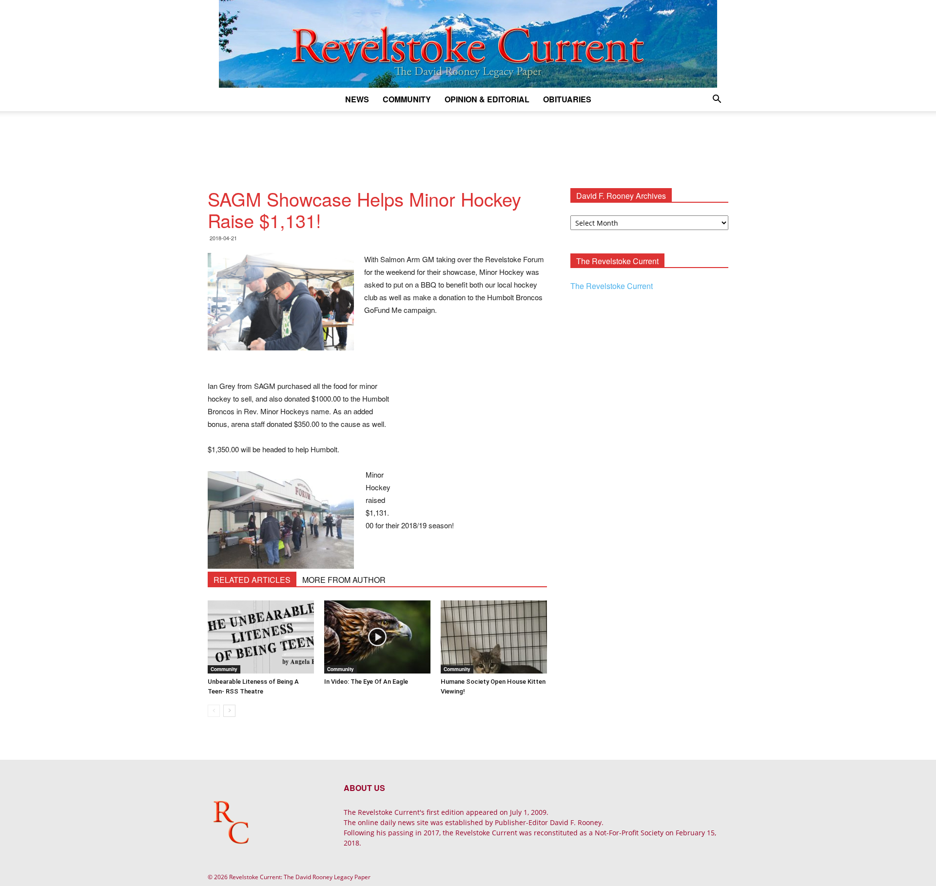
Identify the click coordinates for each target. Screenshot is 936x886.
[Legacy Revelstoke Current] (468, 44)
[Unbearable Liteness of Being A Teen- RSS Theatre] (261, 637)
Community (407, 99)
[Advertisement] (468, 145)
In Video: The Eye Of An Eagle (366, 681)
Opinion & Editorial (487, 99)
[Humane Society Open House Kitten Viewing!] (494, 637)
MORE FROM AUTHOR (344, 579)
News (357, 99)
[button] (716, 100)
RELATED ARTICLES (252, 579)
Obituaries (567, 99)
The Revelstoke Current (611, 285)
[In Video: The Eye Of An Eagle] (377, 637)
